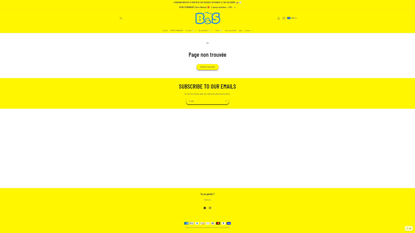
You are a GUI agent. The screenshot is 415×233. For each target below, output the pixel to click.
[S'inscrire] (225, 101)
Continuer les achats (207, 67)
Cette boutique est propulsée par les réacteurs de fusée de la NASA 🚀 (213, 227)
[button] (121, 18)
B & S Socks (192, 227)
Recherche (207, 200)
